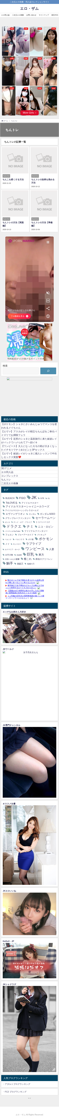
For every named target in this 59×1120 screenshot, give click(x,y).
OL (49, 498)
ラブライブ (33, 543)
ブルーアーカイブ (25, 535)
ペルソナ (8, 539)
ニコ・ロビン (45, 526)
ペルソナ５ (19, 539)
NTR (42, 498)
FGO (22, 497)
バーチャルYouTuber (12, 531)
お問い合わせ (31, 15)
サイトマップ (44, 15)
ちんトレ (6, 479)
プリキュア (41, 535)
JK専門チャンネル (11, 725)
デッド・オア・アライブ (22, 522)
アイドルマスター (29, 503)
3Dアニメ (6, 468)
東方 (41, 554)
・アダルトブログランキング (16, 1084)
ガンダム (32, 514)
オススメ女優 (9, 804)
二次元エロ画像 (18, 15)
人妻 (51, 549)
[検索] (48, 370)
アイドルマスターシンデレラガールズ (22, 510)
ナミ (30, 526)
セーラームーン (45, 517)
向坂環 (19, 555)
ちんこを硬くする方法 (13, 179)
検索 (5, 365)
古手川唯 (9, 555)
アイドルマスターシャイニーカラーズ (27, 506)
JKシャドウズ (9, 984)
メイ (7, 544)
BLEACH (10, 498)
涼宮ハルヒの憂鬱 (12, 559)
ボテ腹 (31, 539)
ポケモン (46, 538)
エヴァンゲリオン (15, 514)
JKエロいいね (9, 891)
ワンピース (35, 549)
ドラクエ (14, 526)
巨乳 (30, 554)
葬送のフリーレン (44, 559)
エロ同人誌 (5, 15)
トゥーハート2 (43, 522)
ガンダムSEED (47, 514)
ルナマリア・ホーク (12, 549)
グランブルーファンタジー (18, 518)
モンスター (17, 544)
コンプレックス (9, 476)
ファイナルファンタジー (36, 531)
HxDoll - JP (8, 941)
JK (34, 497)
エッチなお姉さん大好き (14, 612)
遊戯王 (20, 564)
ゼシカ (7, 522)
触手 (9, 563)
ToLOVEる (12, 502)
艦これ (28, 559)
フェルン (9, 535)
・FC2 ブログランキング (14, 1092)
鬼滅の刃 (30, 564)
